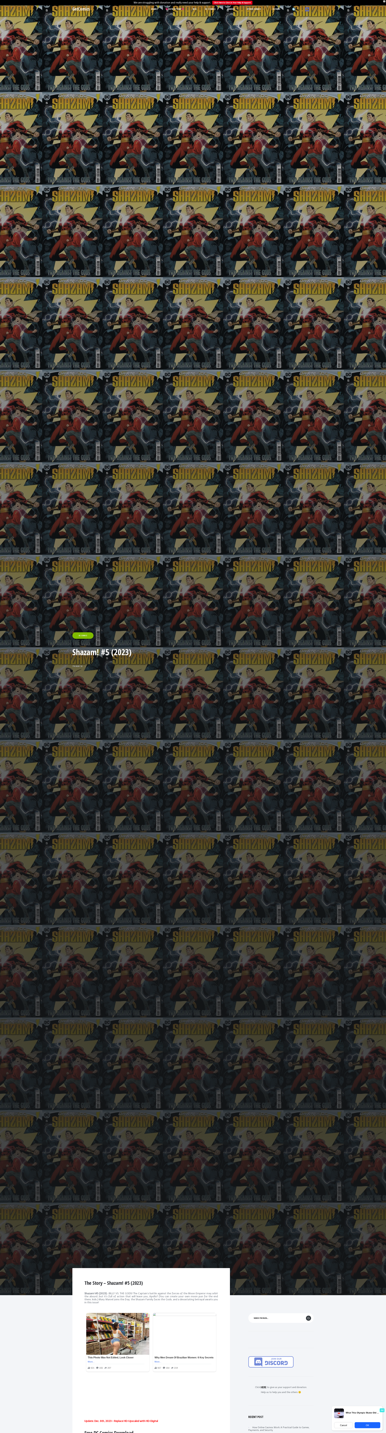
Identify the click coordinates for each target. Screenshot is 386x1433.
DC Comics (210, 8)
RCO (195, 8)
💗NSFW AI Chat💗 (174, 8)
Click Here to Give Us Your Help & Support (232, 3)
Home (154, 8)
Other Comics (254, 8)
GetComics (81, 9)
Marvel (231, 8)
